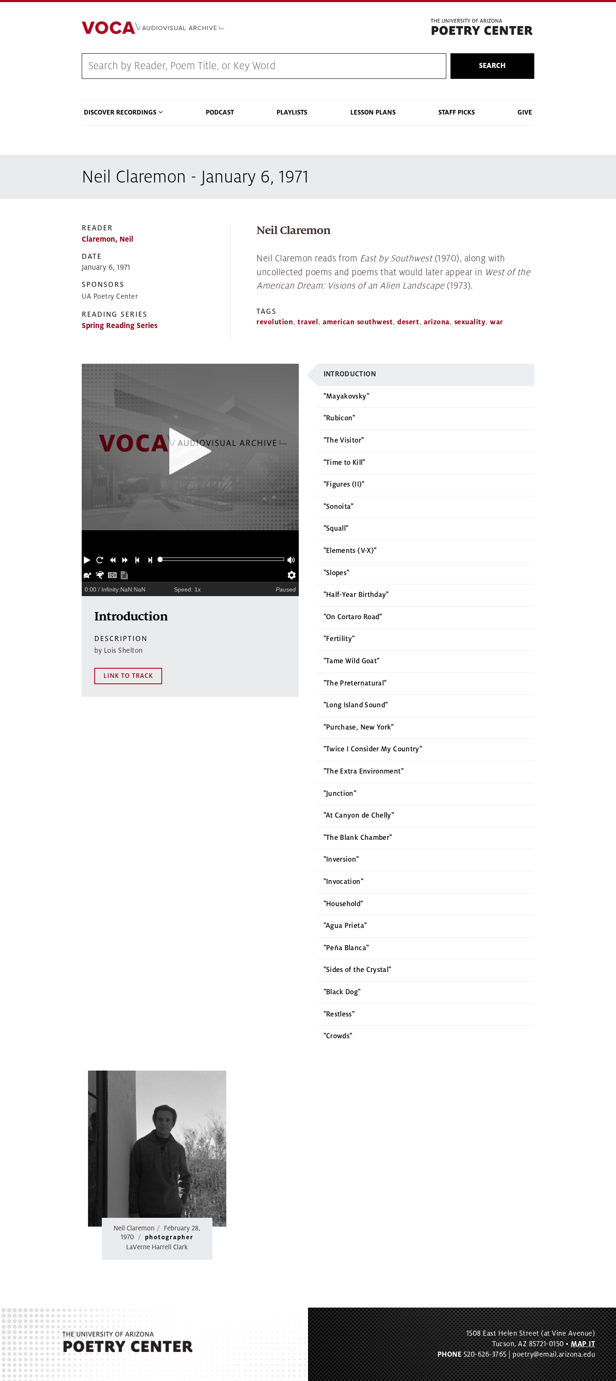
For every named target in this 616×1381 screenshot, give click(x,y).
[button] (88, 559)
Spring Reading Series (120, 326)
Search (492, 66)
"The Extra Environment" (364, 771)
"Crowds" (338, 1036)
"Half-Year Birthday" (356, 595)
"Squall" (336, 528)
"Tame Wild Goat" (352, 661)
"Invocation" (343, 882)
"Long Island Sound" (356, 705)
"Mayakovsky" (346, 396)
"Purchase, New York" (359, 727)
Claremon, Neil (107, 239)
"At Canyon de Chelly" (359, 815)
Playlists (292, 112)
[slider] (160, 559)
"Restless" (339, 1014)
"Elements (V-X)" (350, 551)
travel (308, 322)
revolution (274, 322)
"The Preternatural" (355, 683)
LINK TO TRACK (128, 675)
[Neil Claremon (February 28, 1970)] (157, 1149)
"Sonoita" (339, 507)
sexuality (470, 322)
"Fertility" (339, 639)
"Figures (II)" (344, 484)
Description (121, 639)
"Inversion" (341, 859)
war (496, 322)
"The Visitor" (344, 440)
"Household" (343, 904)
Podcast (220, 112)
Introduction (350, 374)
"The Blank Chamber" (358, 838)
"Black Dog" (342, 992)
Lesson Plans (373, 112)
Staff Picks (456, 112)
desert (408, 322)
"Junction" (340, 793)
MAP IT (583, 1344)
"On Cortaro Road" (353, 617)
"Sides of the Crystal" (357, 970)
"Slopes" (336, 573)
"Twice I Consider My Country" (373, 749)
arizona (437, 322)
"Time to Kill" (344, 462)
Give (525, 112)
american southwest (358, 322)
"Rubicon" (339, 418)
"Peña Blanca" (346, 948)
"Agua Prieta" (345, 926)
